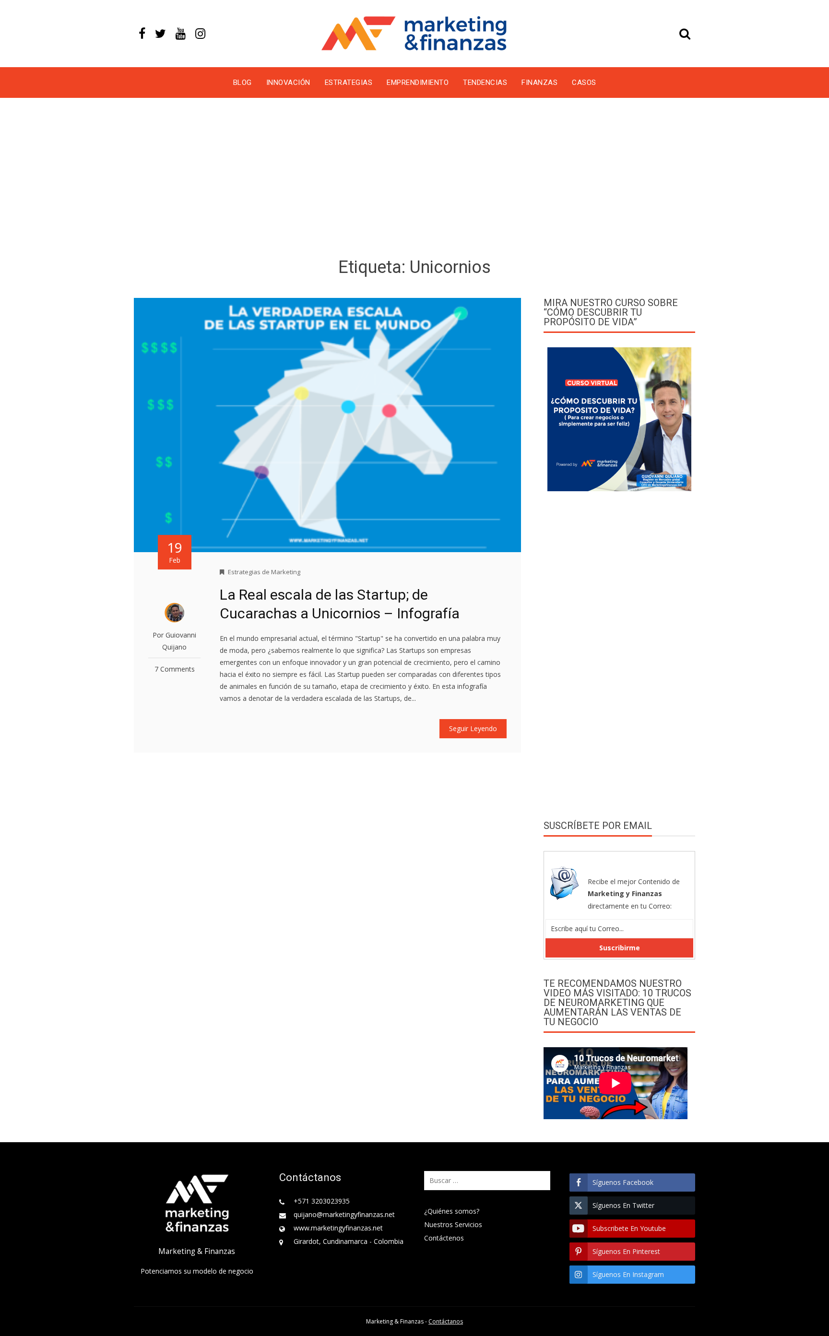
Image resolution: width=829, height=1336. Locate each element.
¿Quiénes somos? (451, 1211)
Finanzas (539, 82)
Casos (584, 82)
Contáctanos (445, 1321)
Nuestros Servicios (453, 1224)
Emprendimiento (418, 82)
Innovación (288, 82)
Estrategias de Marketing (264, 572)
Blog (242, 82)
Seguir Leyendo (473, 728)
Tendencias (485, 82)
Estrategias (349, 82)
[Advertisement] (414, 179)
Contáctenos (444, 1237)
